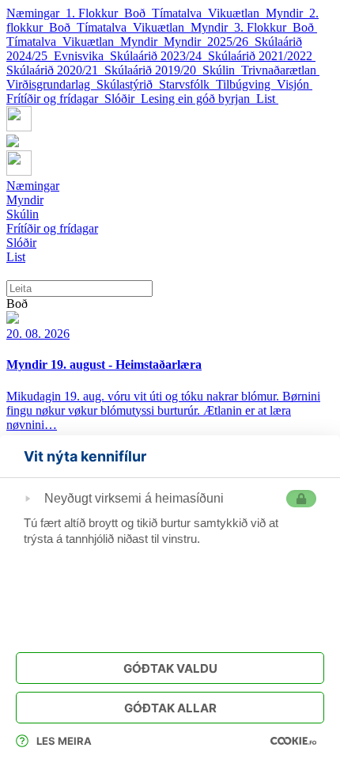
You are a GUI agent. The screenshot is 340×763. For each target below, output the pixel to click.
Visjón (294, 84)
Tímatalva (180, 13)
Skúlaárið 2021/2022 (261, 56)
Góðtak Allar (170, 708)
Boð (138, 13)
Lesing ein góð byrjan (198, 98)
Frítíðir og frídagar (55, 98)
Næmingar (36, 13)
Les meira (64, 741)
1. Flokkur (95, 13)
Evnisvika (82, 56)
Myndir (287, 13)
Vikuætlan (237, 13)
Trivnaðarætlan (280, 70)
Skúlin (221, 70)
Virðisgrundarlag (51, 84)
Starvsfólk (187, 84)
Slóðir (122, 98)
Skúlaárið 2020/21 (55, 70)
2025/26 (231, 41)
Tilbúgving (246, 84)
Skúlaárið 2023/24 (159, 56)
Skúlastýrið (127, 84)
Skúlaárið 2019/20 (153, 70)
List (267, 98)
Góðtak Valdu (170, 668)
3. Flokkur (263, 27)
